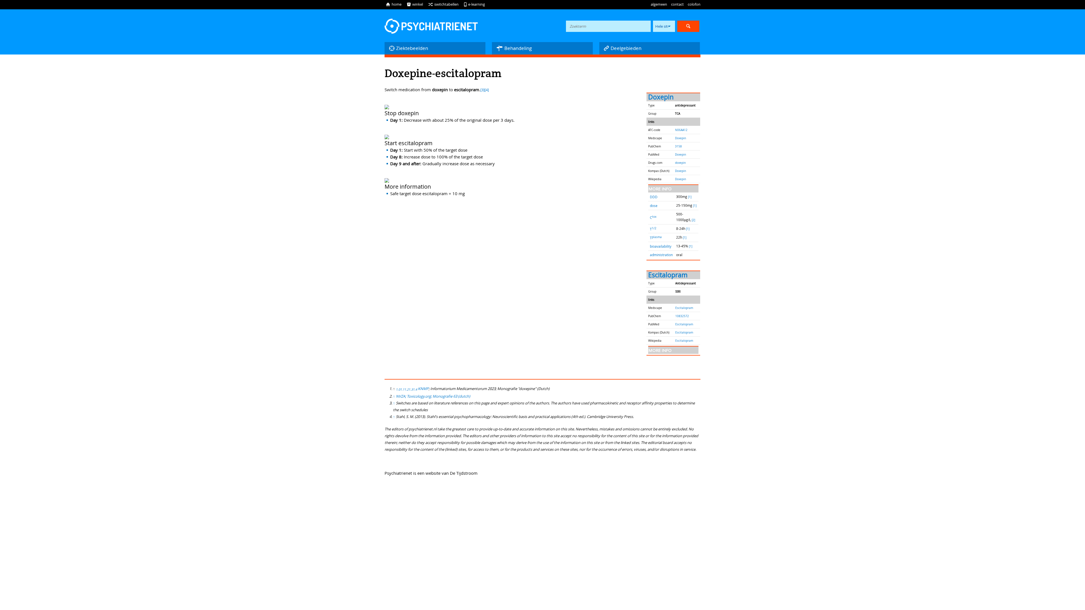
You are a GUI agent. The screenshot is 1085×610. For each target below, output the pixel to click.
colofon (694, 4)
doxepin (680, 163)
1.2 (406, 389)
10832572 (682, 316)
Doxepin (661, 97)
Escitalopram (667, 275)
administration (661, 254)
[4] (487, 90)
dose (653, 205)
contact (677, 4)
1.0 (398, 389)
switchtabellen (443, 4)
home (394, 4)
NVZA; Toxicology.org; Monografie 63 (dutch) (433, 396)
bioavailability (660, 246)
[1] (689, 197)
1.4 (415, 389)
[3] (482, 90)
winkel (415, 4)
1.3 (411, 389)
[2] (693, 220)
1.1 (402, 389)
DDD (653, 197)
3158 (678, 146)
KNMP (423, 388)
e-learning (474, 4)
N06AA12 (681, 130)
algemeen (659, 4)
